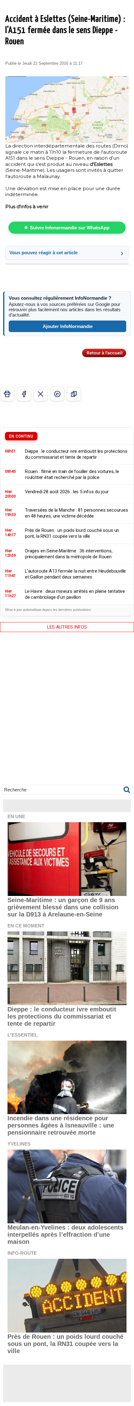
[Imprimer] (7, 394)
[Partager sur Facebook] (24, 394)
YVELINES (19, 1143)
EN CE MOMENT (25, 925)
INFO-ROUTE (22, 1253)
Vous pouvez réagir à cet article (43, 252)
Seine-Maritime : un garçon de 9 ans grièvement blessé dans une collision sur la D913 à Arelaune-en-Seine (62, 907)
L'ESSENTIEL (22, 1035)
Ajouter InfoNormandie (68, 326)
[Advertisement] (67, 713)
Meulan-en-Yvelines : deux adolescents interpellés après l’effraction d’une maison (65, 1234)
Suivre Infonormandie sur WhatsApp (69, 227)
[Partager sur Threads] (57, 394)
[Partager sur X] (40, 394)
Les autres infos (67, 627)
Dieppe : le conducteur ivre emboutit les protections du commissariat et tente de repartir (61, 1016)
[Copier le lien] (74, 394)
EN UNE (16, 816)
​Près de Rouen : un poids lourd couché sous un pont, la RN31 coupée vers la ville (65, 1343)
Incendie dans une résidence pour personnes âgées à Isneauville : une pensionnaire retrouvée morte (60, 1125)
